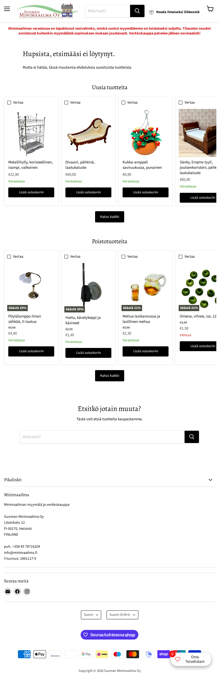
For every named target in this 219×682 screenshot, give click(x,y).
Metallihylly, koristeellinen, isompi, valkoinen (30, 164)
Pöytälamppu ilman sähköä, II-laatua (24, 318)
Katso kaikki (109, 217)
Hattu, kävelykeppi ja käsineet (83, 320)
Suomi (88, 614)
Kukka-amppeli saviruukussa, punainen (142, 164)
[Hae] (137, 11)
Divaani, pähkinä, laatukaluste (80, 164)
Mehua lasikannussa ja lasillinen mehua (141, 318)
